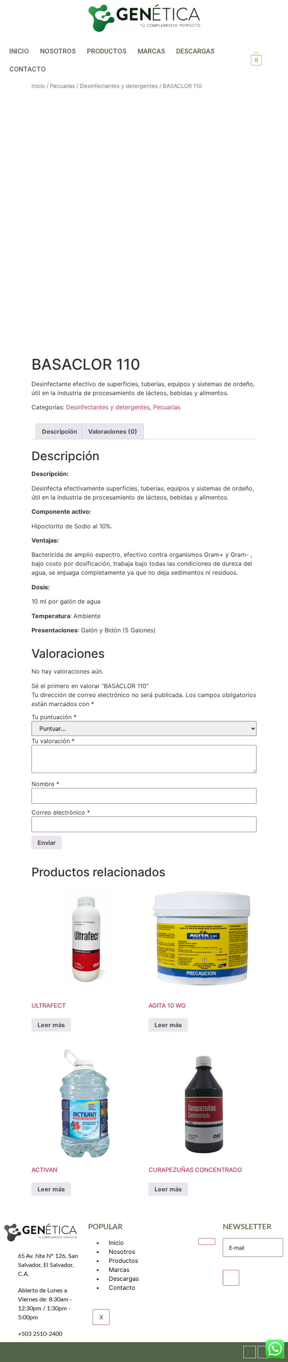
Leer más (51, 1025)
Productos (106, 51)
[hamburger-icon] (206, 1241)
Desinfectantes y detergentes (119, 86)
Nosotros (58, 51)
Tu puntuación (54, 717)
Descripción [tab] (59, 431)
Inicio (19, 51)
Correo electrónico (61, 812)
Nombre (45, 784)
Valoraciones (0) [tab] (112, 431)
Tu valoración (53, 741)
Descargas (195, 51)
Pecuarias (62, 86)
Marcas (151, 51)
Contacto (27, 69)
